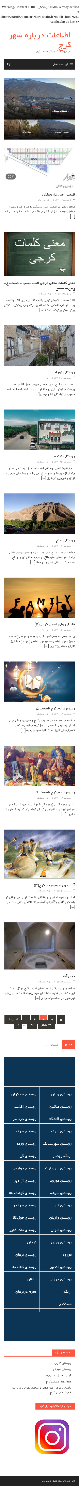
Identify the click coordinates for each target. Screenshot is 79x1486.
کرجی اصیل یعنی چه (58, 1375)
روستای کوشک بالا (22, 1193)
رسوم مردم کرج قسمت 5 (55, 708)
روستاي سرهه (61, 1193)
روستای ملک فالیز (23, 1230)
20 (32, 1024)
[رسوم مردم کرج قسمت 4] (39, 766)
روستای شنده (64, 456)
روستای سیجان (62, 132)
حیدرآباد (68, 976)
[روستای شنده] (39, 430)
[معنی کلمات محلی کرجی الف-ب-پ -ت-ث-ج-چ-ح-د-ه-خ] (39, 254)
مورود (67, 1255)
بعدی (44, 1024)
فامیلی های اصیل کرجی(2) (54, 624)
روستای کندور (61, 1267)
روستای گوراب (64, 372)
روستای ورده (26, 1144)
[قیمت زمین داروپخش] (39, 168)
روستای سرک (61, 1131)
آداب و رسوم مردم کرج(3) (54, 885)
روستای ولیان (61, 1094)
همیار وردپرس (50, 1481)
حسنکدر (65, 1304)
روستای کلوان (61, 1230)
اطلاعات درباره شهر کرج (40, 40)
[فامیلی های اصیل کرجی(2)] (39, 598)
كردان (31, 1242)
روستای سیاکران (23, 1094)
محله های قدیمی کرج (58, 1381)
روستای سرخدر (24, 1205)
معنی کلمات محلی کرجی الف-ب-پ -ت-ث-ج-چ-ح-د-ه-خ (39, 285)
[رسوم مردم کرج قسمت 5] (39, 682)
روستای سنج (65, 540)
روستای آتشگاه (60, 1119)
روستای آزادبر (25, 1181)
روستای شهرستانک (57, 1144)
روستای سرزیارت (58, 1168)
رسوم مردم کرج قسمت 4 (55, 792)
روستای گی (28, 1156)
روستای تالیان (27, 132)
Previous (10, 99)
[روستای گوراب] (39, 346)
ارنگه (67, 1292)
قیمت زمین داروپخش (58, 195)
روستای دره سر (24, 1119)
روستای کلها (63, 1205)
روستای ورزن (61, 1242)
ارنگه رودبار (62, 1156)
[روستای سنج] (39, 514)
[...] (72, 216)
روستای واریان (60, 1218)
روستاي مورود (61, 1181)
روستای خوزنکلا (24, 1218)
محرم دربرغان (25, 1292)
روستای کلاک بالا (24, 1267)
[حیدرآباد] (39, 946)
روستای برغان (25, 1255)
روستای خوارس (24, 1168)
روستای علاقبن (60, 1107)
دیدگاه (41, 200)
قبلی (15, 1019)
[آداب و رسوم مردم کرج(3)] (39, 854)
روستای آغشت (25, 1107)
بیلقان (31, 1279)
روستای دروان (61, 1279)
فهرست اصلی (60, 64)
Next (69, 99)
